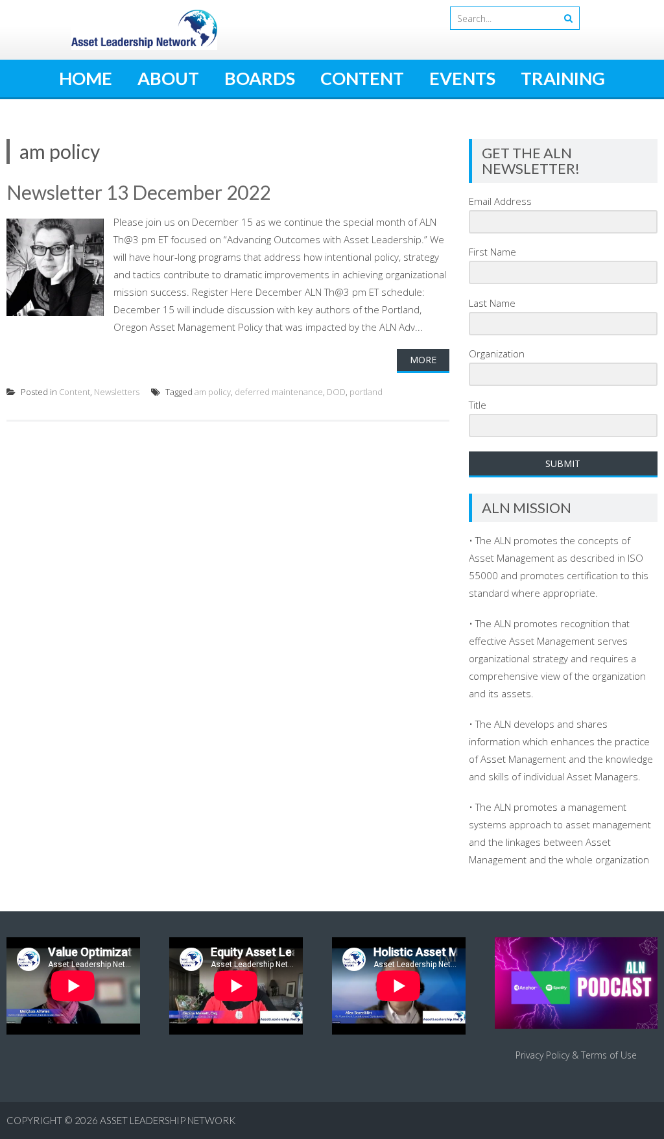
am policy (213, 392)
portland (366, 392)
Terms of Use (609, 1055)
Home (85, 78)
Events (462, 78)
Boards (259, 78)
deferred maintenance (279, 392)
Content (362, 78)
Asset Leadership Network (167, 1120)
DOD (336, 392)
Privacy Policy (542, 1055)
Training (563, 78)
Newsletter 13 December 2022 (138, 192)
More (423, 360)
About (168, 78)
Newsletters (116, 392)
